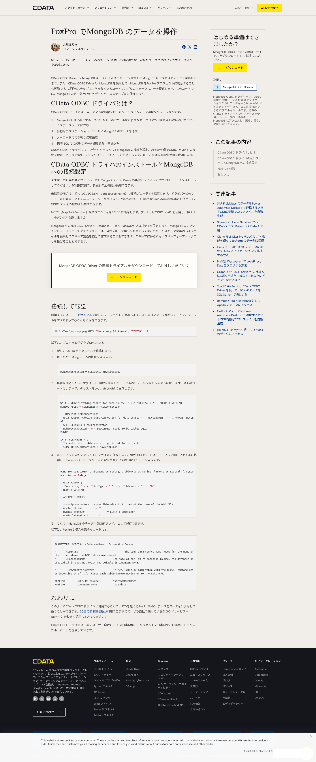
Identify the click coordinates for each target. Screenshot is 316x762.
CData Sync (133, 669)
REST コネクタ (102, 697)
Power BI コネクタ (104, 709)
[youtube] (48, 698)
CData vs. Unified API (170, 705)
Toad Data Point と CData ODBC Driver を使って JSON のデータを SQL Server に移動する (239, 290)
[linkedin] (35, 698)
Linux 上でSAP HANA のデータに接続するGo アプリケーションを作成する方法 (240, 251)
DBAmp (130, 686)
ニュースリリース (200, 674)
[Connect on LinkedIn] (195, 47)
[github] (55, 698)
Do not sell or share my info (258, 751)
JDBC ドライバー (104, 674)
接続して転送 (226, 169)
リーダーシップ (199, 692)
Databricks (261, 674)
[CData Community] (61, 698)
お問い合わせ (268, 7)
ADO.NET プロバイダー (107, 680)
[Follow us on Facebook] (184, 47)
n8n (257, 692)
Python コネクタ (103, 686)
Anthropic (261, 669)
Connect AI (132, 674)
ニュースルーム (199, 680)
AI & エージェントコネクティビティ (172, 685)
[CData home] (46, 8)
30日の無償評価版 (92, 611)
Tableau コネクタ (104, 715)
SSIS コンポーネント (137, 680)
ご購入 (238, 7)
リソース (228, 686)
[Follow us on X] (189, 47)
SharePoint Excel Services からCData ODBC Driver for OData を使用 (240, 226)
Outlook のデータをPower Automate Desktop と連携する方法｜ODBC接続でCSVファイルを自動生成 (240, 317)
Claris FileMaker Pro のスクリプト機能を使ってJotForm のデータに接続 (241, 238)
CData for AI (184, 7)
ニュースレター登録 (234, 692)
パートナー (164, 693)
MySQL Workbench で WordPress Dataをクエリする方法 (239, 263)
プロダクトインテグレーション (172, 676)
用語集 (226, 697)
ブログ (226, 680)
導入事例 (228, 674)
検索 (247, 7)
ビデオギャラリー (233, 703)
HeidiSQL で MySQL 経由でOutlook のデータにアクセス (240, 332)
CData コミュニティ (234, 669)
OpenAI (259, 697)
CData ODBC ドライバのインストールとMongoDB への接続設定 (239, 161)
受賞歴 (194, 686)
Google (259, 680)
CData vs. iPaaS (167, 699)
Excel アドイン (102, 703)
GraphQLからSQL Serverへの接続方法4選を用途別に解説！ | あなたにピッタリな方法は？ (241, 276)
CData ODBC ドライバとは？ (236, 152)
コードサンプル (82, 315)
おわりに (223, 175)
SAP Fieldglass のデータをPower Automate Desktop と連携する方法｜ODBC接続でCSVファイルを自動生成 (240, 209)
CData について (199, 669)
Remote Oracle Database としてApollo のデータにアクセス (238, 303)
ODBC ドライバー (104, 669)
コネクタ (163, 669)
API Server (100, 692)
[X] (41, 698)
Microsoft (260, 686)
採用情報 (195, 703)
